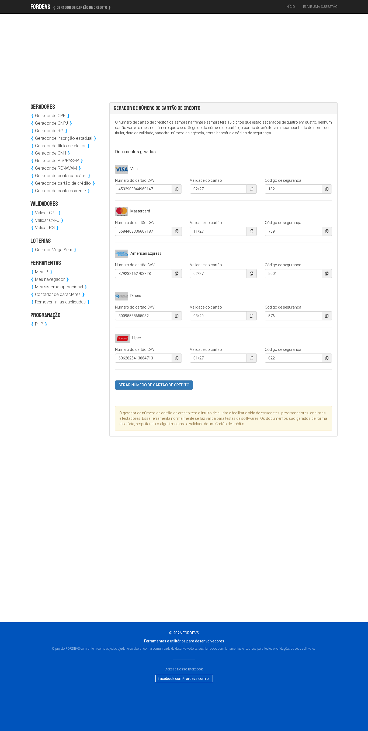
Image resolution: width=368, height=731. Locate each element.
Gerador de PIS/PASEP (57, 160)
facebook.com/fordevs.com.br (184, 678)
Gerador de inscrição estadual (63, 138)
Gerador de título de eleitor (60, 145)
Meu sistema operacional (59, 286)
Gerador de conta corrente (60, 190)
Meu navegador (49, 279)
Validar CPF (45, 212)
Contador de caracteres (57, 294)
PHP (39, 324)
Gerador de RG (49, 130)
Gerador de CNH (50, 153)
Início (290, 7)
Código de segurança (283, 180)
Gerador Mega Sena (53, 249)
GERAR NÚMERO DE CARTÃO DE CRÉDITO (154, 385)
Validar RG (44, 227)
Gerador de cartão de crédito (62, 183)
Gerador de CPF (50, 115)
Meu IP (41, 271)
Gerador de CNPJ (51, 123)
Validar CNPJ (47, 220)
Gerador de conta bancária (60, 175)
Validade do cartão (206, 180)
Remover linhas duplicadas (60, 302)
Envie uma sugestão (320, 7)
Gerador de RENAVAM (55, 168)
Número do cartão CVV (135, 180)
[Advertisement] (81, 55)
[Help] (177, 189)
